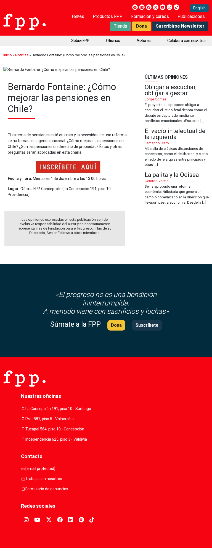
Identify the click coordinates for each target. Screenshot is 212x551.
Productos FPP (108, 16)
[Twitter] (155, 7)
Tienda (120, 26)
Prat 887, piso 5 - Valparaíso (49, 419)
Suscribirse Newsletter (180, 26)
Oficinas (113, 40)
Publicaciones (191, 16)
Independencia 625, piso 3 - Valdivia (56, 439)
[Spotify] (135, 7)
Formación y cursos (150, 16)
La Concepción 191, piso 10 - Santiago (58, 408)
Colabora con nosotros (186, 40)
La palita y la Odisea (176, 188)
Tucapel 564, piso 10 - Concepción (54, 429)
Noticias (21, 55)
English (199, 8)
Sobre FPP (80, 40)
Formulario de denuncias (46, 489)
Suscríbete (147, 325)
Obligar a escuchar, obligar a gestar (176, 104)
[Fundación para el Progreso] (24, 21)
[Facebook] (149, 7)
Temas (77, 16)
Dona (141, 26)
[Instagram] (169, 7)
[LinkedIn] (142, 7)
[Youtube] (162, 7)
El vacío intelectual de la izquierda (176, 147)
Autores (144, 40)
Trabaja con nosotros (43, 479)
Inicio (7, 55)
